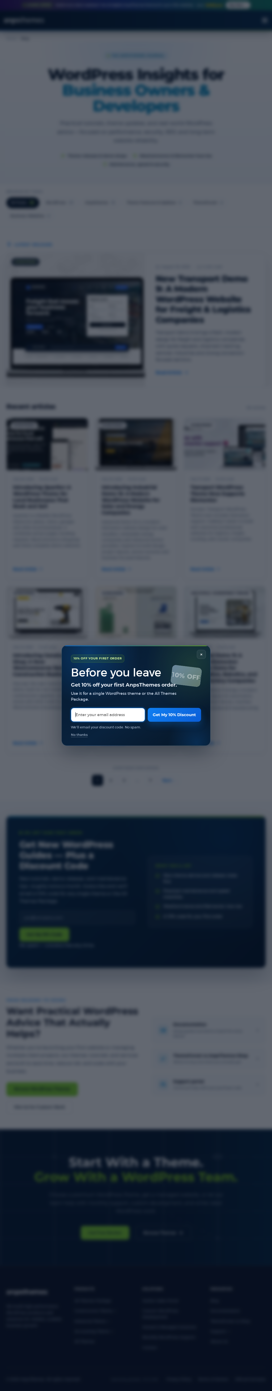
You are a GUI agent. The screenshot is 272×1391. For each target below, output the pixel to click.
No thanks (79, 734)
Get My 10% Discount (174, 714)
